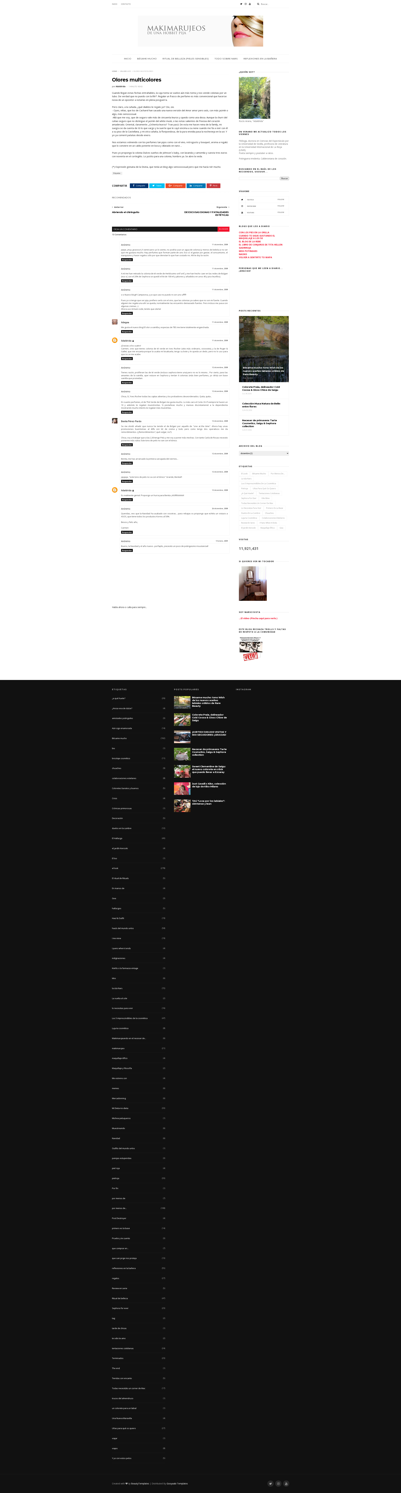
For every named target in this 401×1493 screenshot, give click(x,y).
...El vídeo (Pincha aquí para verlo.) (258, 618)
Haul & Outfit (118, 918)
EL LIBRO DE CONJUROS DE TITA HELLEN (260, 244)
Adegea (125, 322)
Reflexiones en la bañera (260, 58)
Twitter (265, 200)
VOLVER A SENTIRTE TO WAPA (255, 257)
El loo (114, 858)
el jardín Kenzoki (248, 528)
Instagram (265, 206)
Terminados (117, 1358)
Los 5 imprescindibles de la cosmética (258, 483)
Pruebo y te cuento (121, 1238)
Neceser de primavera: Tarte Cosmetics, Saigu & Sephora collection (209, 752)
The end (116, 1368)
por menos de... (278, 473)
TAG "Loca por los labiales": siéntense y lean (208, 802)
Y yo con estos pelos (121, 1458)
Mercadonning (119, 1098)
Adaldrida (126, 341)
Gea (281, 528)
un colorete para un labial (124, 1408)
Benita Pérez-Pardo (131, 421)
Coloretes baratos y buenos (125, 788)
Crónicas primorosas (122, 808)
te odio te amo (119, 1338)
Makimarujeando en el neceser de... (129, 1038)
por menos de (118, 1198)
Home (114, 71)
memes (115, 1088)
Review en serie (248, 522)
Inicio (114, 4)
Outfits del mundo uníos (123, 1148)
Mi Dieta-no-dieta (120, 1108)
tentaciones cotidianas (269, 493)
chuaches (269, 513)
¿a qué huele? (247, 493)
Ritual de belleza (120, 1298)
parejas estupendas (121, 1158)
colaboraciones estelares (273, 518)
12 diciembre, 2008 (220, 367)
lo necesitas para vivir (251, 508)
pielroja (244, 488)
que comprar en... (120, 1248)
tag (113, 1318)
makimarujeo (118, 1048)
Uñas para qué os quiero (264, 488)
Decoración (117, 818)
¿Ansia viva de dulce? (122, 708)
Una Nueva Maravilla (122, 1418)
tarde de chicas (119, 1328)
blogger (223, 229)
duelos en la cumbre (250, 513)
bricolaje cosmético (121, 758)
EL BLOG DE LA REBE (250, 241)
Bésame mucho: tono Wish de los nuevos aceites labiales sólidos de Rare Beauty (208, 701)
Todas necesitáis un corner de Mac (257, 503)
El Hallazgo (117, 838)
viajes (115, 1448)
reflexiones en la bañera (124, 1268)
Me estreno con (119, 1078)
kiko (114, 978)
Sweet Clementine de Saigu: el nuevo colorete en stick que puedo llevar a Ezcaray (209, 769)
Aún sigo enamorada (122, 728)
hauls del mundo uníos (123, 928)
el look (244, 473)
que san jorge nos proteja (124, 1258)
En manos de (118, 888)
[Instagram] (246, 4)
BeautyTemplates (140, 1483)
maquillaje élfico (267, 528)
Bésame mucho (147, 58)
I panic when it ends (268, 522)
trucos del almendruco (122, 1398)
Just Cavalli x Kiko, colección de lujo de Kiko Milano (209, 785)
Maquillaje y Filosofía (122, 1068)
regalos (115, 1278)
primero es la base (274, 508)
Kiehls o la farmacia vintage (125, 968)
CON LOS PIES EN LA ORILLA (254, 232)
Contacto (126, 4)
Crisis (114, 798)
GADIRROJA (245, 247)
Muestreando (118, 1128)
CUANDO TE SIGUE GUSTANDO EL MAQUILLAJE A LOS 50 (257, 237)
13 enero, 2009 (222, 541)
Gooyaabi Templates (177, 1483)
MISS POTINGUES (248, 251)
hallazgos (116, 908)
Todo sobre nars (226, 58)
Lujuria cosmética (249, 518)
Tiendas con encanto (122, 1378)
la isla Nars (246, 478)
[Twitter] (241, 4)
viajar (114, 1438)
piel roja (116, 1168)
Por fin (115, 1188)
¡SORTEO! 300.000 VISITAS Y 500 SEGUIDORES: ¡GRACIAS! (209, 733)
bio (113, 748)
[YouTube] (250, 4)
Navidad (116, 1138)
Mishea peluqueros (121, 1118)
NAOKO (243, 254)
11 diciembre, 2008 (220, 245)
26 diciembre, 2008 (220, 509)
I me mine (265, 498)
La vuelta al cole (119, 998)
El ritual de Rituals (120, 878)
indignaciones (118, 958)
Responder (127, 259)
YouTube (265, 212)
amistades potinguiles (122, 718)
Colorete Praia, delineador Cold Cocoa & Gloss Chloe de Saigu (209, 717)
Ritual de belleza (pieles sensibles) (186, 58)
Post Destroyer (119, 1218)
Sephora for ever (248, 498)
